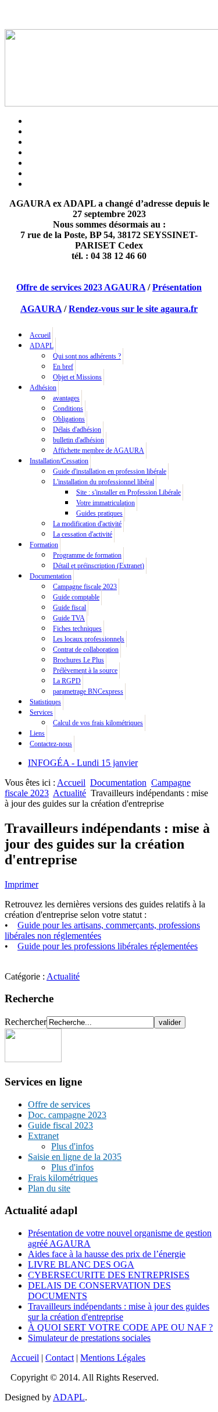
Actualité (69, 793)
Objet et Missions (77, 377)
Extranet (43, 1136)
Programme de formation (87, 555)
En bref (63, 367)
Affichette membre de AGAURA (98, 450)
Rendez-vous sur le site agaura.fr (133, 309)
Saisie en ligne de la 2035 (74, 1157)
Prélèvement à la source (85, 670)
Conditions (68, 409)
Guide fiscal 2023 (60, 1125)
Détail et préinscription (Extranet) (98, 566)
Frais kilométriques (63, 1178)
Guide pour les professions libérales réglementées (107, 946)
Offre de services (59, 1104)
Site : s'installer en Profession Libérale (128, 492)
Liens (37, 733)
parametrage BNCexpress (88, 691)
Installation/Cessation (59, 461)
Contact (59, 1358)
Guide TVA (69, 618)
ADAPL (41, 346)
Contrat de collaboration (86, 649)
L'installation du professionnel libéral (103, 482)
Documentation (51, 576)
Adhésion (43, 388)
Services (41, 712)
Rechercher (26, 1022)
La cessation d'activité (82, 534)
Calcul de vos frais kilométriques (98, 723)
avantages (66, 398)
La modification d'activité (87, 524)
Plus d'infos (72, 1146)
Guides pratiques (99, 513)
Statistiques (45, 702)
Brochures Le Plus (78, 660)
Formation (44, 545)
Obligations (69, 419)
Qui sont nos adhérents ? (87, 356)
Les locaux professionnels (88, 639)
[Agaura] (33, 1059)
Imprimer (21, 884)
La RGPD (67, 681)
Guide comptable (76, 597)
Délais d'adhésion (77, 429)
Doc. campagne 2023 (67, 1115)
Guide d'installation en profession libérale (109, 471)
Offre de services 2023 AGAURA (80, 287)
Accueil (40, 335)
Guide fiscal (69, 608)
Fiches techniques (77, 629)
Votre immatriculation (105, 503)
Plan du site (49, 1188)
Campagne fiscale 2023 (85, 587)
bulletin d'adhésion (78, 440)
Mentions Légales (112, 1358)
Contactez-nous (51, 744)
